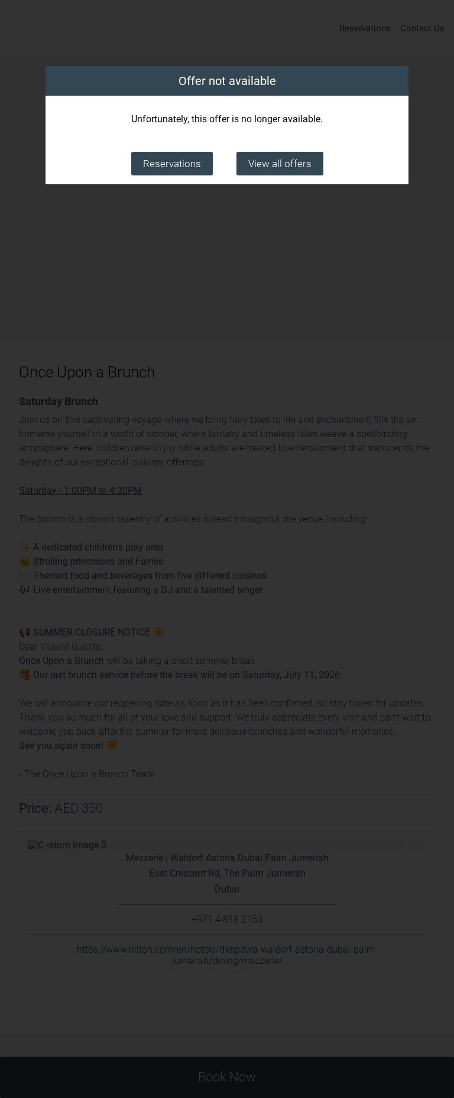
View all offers (280, 164)
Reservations (172, 164)
